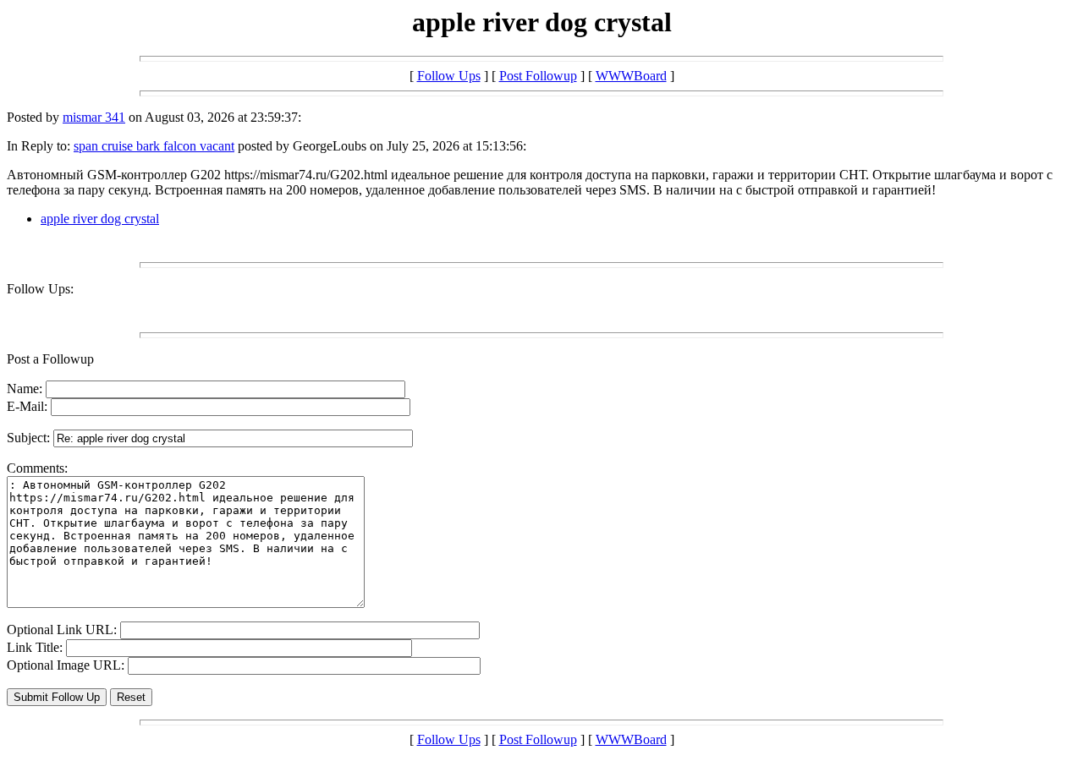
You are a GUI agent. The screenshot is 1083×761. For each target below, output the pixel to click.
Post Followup (538, 75)
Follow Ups (449, 75)
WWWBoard (631, 75)
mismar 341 (94, 117)
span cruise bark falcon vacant (154, 146)
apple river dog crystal (100, 218)
